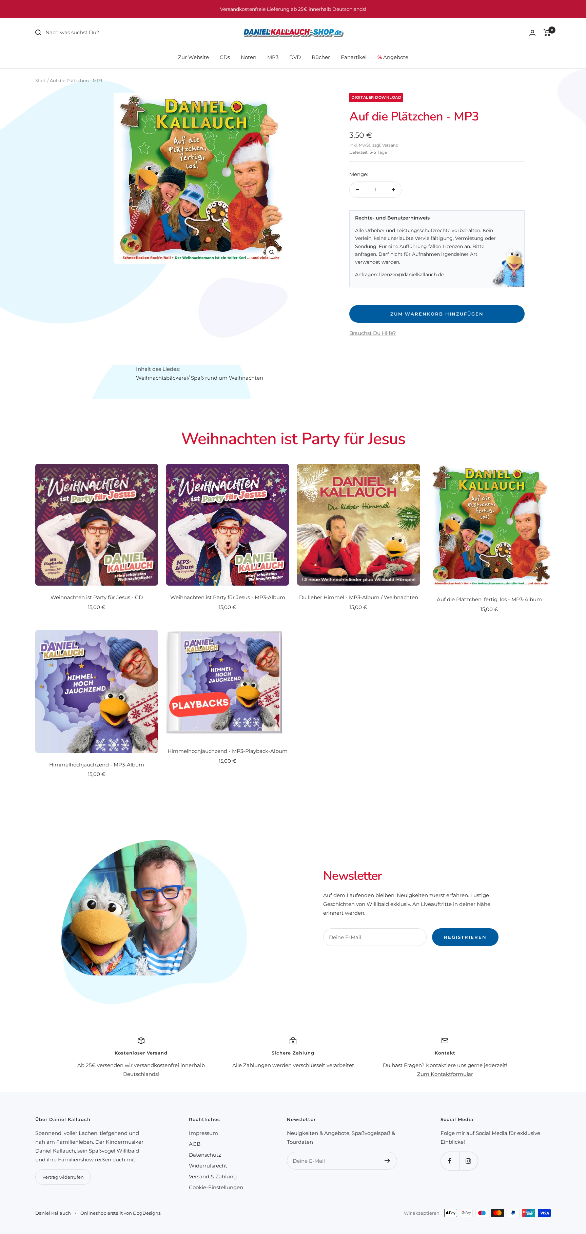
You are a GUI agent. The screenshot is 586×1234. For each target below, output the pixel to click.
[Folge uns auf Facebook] (450, 1161)
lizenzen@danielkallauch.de (411, 274)
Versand (390, 145)
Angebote (392, 57)
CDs (225, 57)
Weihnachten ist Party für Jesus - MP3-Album (227, 597)
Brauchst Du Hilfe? (372, 333)
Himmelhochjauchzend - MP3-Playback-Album (228, 751)
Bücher (321, 57)
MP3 (272, 57)
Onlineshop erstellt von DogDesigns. (120, 1213)
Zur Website (193, 57)
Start (40, 80)
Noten (248, 57)
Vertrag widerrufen (63, 1177)
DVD (295, 57)
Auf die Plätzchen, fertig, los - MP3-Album (489, 599)
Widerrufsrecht (208, 1165)
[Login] (532, 33)
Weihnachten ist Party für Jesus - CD (97, 597)
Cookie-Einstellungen (216, 1187)
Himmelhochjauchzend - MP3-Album (96, 764)
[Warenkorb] (547, 32)
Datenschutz (205, 1155)
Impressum (203, 1133)
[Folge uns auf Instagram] (468, 1161)
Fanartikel (354, 57)
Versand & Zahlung (213, 1176)
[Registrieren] (387, 1160)
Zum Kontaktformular (445, 1074)
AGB (194, 1144)
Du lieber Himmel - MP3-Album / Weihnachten (358, 597)
